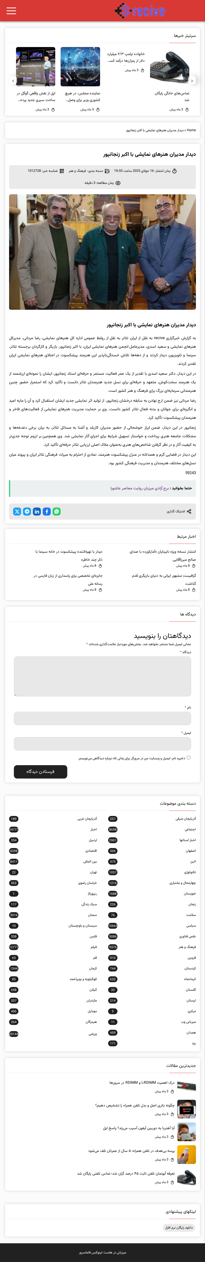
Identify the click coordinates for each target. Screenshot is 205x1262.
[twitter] (17, 512)
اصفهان (153, 851)
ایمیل (186, 733)
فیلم (53, 947)
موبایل (54, 1011)
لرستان (153, 1000)
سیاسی (152, 925)
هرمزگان (54, 1022)
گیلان (54, 990)
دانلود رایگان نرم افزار (179, 1227)
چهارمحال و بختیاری (152, 883)
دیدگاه (185, 652)
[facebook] (47, 512)
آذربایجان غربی (54, 819)
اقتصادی (53, 851)
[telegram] (27, 512)
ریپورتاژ (55, 893)
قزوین (153, 958)
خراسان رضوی (54, 883)
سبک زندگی (54, 904)
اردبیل (54, 840)
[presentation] (192, 80)
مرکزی (154, 1011)
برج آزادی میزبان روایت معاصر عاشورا (140, 488)
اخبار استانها (152, 840)
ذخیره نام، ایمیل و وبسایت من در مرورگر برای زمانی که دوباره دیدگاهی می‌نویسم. (131, 758)
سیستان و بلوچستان (54, 925)
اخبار (53, 829)
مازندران (54, 1000)
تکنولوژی (152, 872)
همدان (153, 1032)
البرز (153, 861)
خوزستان (152, 893)
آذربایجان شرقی (153, 819)
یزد (153, 1043)
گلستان (153, 990)
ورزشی (53, 1034)
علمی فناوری (152, 936)
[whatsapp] (57, 512)
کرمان (53, 968)
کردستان (153, 968)
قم (54, 958)
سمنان (53, 915)
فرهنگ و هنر (77, 171)
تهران (54, 872)
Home (191, 130)
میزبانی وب (153, 1022)
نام (188, 707)
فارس (54, 936)
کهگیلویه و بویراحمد (54, 979)
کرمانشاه (153, 979)
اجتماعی (152, 829)
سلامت (153, 915)
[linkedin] (37, 512)
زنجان (153, 904)
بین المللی (53, 861)
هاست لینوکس (102, 1252)
